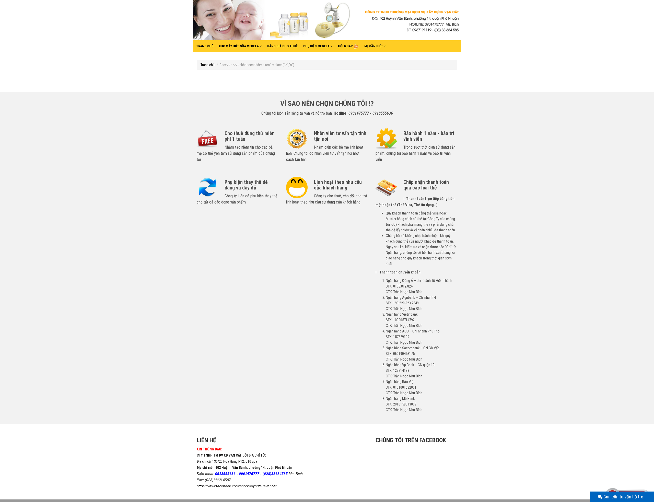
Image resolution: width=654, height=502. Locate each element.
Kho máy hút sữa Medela (239, 46)
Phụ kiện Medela (316, 46)
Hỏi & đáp (346, 46)
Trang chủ (204, 46)
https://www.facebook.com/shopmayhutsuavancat (236, 486)
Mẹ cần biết (374, 46)
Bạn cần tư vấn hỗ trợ (622, 496)
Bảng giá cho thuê (282, 46)
